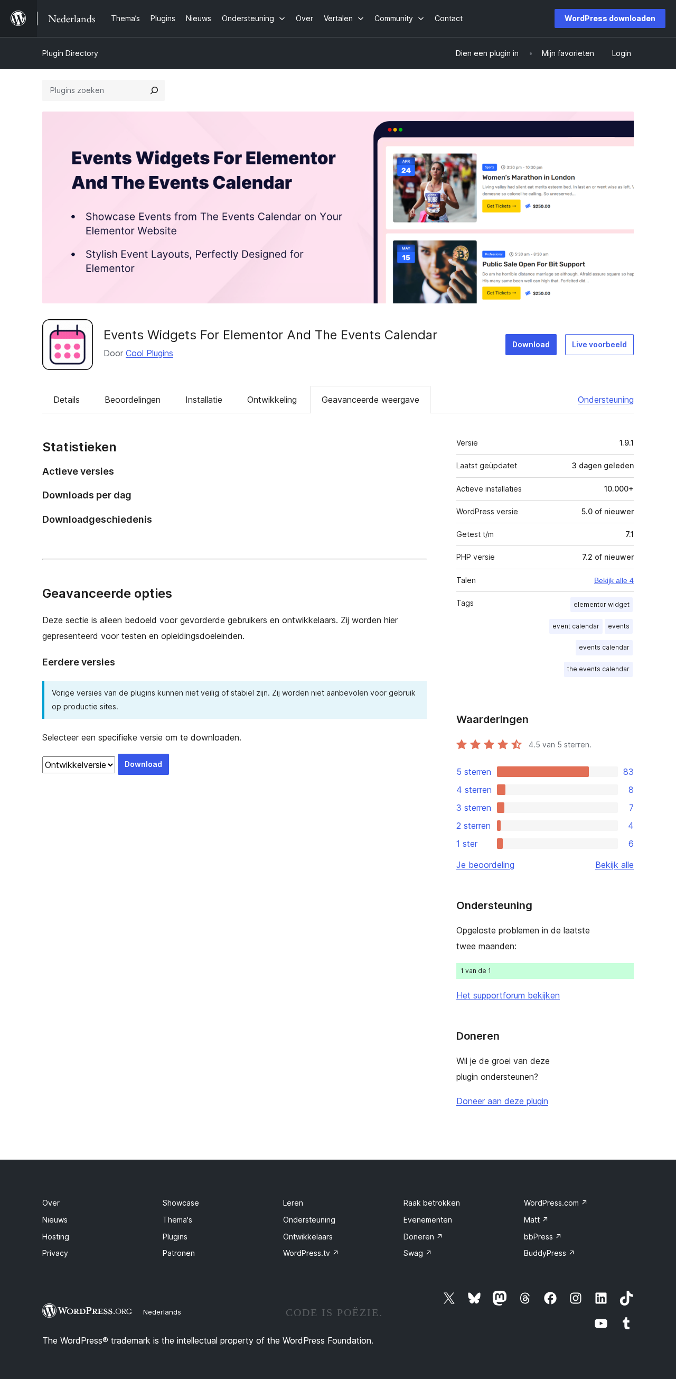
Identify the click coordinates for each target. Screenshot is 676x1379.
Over (51, 1202)
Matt (536, 1219)
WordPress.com (556, 1202)
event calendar (575, 626)
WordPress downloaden (610, 18)
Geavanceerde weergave (370, 399)
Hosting (55, 1236)
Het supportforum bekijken (508, 995)
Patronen (179, 1252)
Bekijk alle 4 (614, 580)
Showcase (181, 1202)
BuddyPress (549, 1252)
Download (531, 344)
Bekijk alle (614, 864)
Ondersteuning (606, 399)
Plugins (175, 1236)
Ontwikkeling (272, 399)
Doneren (423, 1236)
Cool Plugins (149, 353)
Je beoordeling (485, 864)
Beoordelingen (133, 399)
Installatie (203, 399)
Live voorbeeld (599, 344)
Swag (417, 1252)
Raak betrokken (431, 1202)
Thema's (177, 1219)
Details (66, 399)
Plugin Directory (70, 53)
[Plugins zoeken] (154, 90)
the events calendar (598, 669)
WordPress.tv (311, 1252)
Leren (293, 1202)
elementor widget (602, 604)
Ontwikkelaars (308, 1236)
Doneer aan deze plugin (502, 1101)
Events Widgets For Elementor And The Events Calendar (270, 335)
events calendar (604, 647)
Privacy (55, 1252)
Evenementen (427, 1219)
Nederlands (162, 1312)
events (619, 626)
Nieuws (55, 1219)
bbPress (543, 1236)
